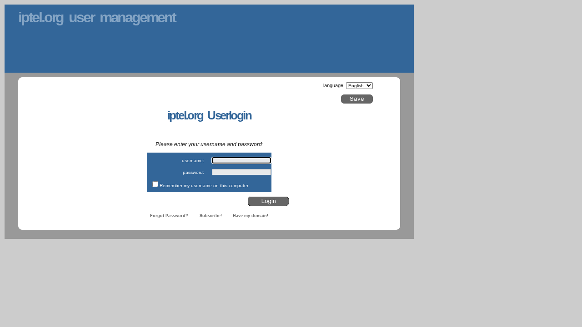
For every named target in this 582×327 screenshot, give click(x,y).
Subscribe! (211, 215)
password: (193, 172)
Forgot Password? (169, 215)
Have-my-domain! (250, 215)
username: (193, 160)
